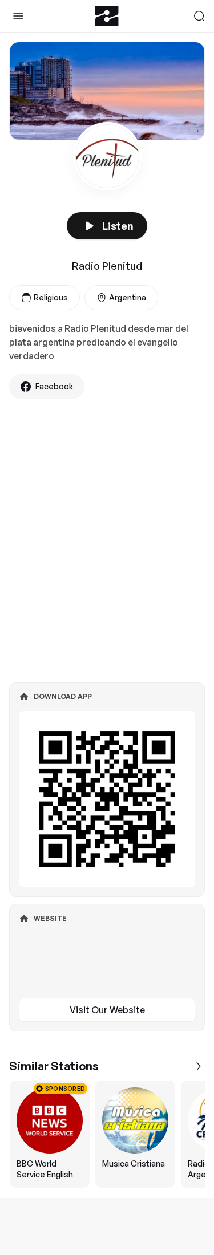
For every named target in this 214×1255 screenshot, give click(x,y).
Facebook (54, 386)
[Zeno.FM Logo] (107, 16)
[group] (107, 1134)
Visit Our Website (107, 1010)
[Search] (199, 16)
